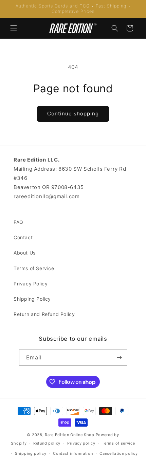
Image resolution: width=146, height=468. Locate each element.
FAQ (18, 222)
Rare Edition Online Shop (69, 434)
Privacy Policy (31, 283)
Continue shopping (73, 113)
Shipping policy (31, 453)
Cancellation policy (118, 453)
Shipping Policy (32, 299)
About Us (25, 253)
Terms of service (118, 443)
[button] (13, 28)
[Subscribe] (119, 358)
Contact (23, 237)
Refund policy (46, 443)
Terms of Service (34, 268)
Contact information (73, 453)
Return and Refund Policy (44, 314)
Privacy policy (81, 443)
